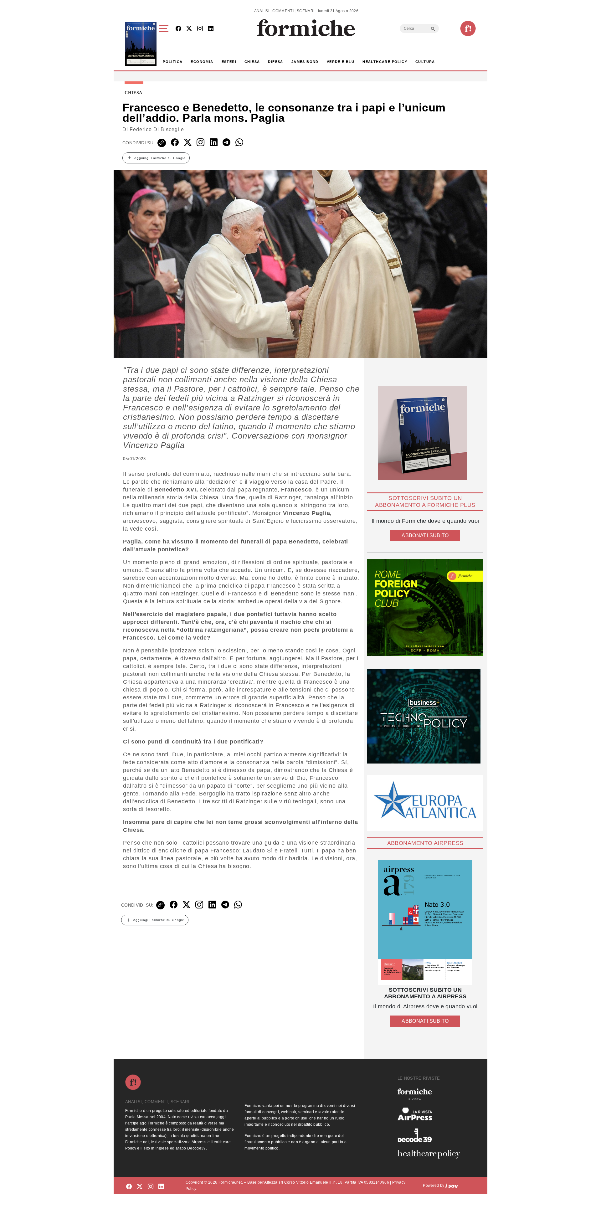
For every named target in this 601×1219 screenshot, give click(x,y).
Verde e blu (340, 62)
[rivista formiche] (425, 922)
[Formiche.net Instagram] (200, 29)
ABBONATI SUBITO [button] (425, 535)
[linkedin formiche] (161, 1186)
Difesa (275, 62)
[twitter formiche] (139, 1186)
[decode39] (431, 1135)
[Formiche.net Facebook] (178, 29)
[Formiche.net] (468, 28)
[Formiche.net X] (189, 29)
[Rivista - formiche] (431, 1094)
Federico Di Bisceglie (157, 129)
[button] (165, 44)
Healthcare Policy (384, 62)
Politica (172, 62)
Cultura (425, 62)
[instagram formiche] (150, 1186)
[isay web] (451, 1185)
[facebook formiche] (129, 1186)
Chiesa (252, 62)
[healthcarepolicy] (431, 1154)
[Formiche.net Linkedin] (210, 29)
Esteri (229, 62)
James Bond (305, 62)
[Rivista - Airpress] (431, 1114)
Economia (202, 62)
